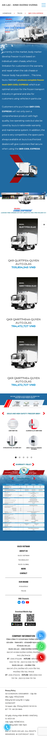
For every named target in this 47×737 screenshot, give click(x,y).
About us (23, 551)
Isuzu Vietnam (23, 546)
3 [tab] (23, 457)
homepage (7, 13)
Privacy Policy (10, 690)
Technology (23, 560)
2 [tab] (19, 457)
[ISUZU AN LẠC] (20, 5)
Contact (23, 573)
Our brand (23, 582)
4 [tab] (27, 457)
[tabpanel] (23, 434)
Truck (19, 13)
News (23, 569)
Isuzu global (23, 564)
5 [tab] (31, 457)
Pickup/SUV (23, 586)
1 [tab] (15, 457)
